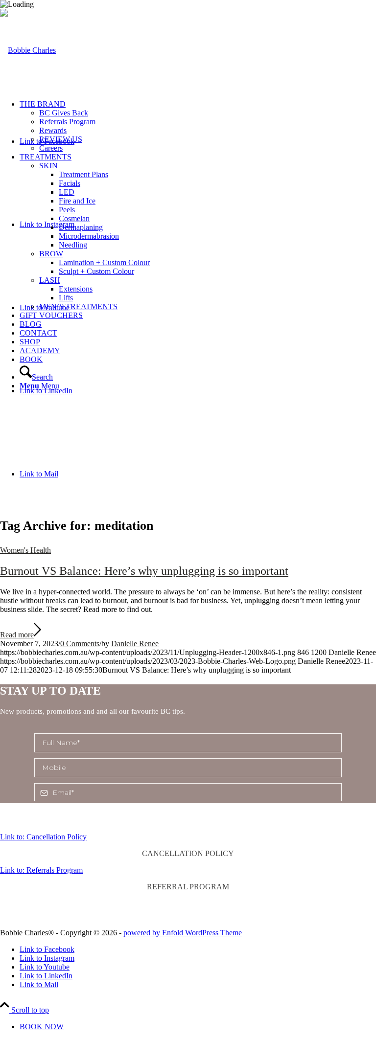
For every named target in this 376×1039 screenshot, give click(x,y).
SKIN (48, 165)
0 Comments (79, 643)
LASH (49, 280)
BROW (51, 253)
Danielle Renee (135, 643)
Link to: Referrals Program (41, 870)
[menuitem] (198, 126)
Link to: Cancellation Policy (43, 837)
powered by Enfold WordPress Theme (182, 932)
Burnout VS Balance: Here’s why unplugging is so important (144, 571)
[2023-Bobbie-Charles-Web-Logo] (28, 50)
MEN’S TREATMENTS (78, 306)
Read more (17, 635)
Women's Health (25, 550)
